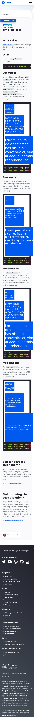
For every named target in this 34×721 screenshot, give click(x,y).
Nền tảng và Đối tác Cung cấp (14, 613)
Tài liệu (5, 27)
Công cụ (7, 605)
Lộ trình (7, 618)
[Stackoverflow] (28, 562)
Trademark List (9, 633)
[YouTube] (10, 562)
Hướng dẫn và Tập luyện (12, 594)
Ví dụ (11, 27)
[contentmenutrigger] (16, 14)
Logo (6, 655)
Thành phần (9, 597)
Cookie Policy (5, 676)
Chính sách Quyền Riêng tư (18, 673)
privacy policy (6, 715)
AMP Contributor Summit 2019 (14, 644)
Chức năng (8, 584)
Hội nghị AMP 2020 (10, 642)
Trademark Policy (10, 631)
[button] (30, 2)
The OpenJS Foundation (12, 626)
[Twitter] (4, 562)
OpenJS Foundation (9, 681)
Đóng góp (8, 615)
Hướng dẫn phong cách (12, 652)
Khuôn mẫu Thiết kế (11, 602)
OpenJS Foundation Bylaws (13, 628)
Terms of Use (5, 673)
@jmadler (16, 535)
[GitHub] (22, 562)
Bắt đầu (7, 592)
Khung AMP (8, 576)
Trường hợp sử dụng (11, 579)
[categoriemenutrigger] (8, 20)
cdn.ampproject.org (24, 710)
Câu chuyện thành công (12, 581)
